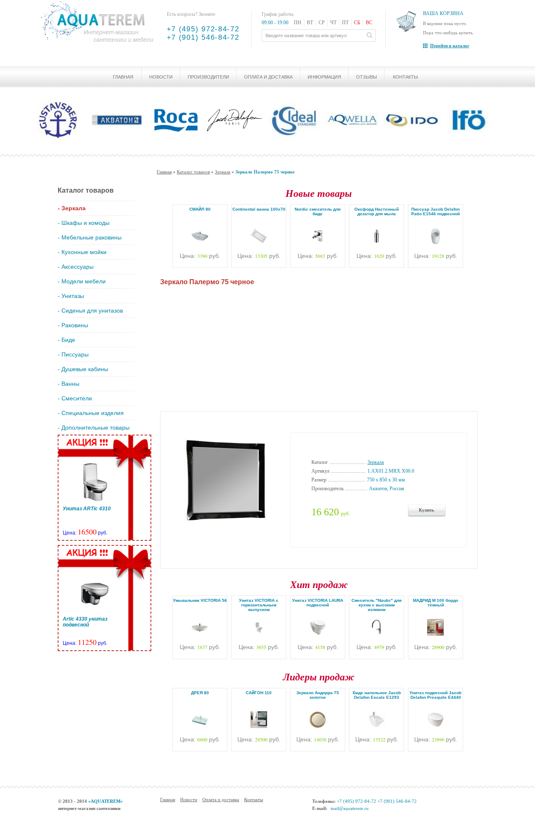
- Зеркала (72, 208)
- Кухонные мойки (82, 252)
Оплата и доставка (268, 76)
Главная (123, 76)
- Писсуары (73, 354)
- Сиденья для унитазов (90, 310)
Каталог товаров (193, 171)
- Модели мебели (82, 281)
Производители (208, 76)
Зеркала (222, 171)
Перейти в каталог (449, 45)
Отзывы (366, 76)
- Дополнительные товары (94, 427)
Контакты (405, 76)
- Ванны (68, 383)
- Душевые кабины (83, 369)
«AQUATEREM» (105, 801)
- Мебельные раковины (90, 237)
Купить (426, 509)
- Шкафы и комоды (84, 222)
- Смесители (75, 398)
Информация (324, 76)
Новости (161, 76)
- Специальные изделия (91, 413)
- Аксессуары (76, 266)
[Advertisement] (319, 346)
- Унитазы (71, 296)
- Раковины (73, 325)
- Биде (66, 339)
